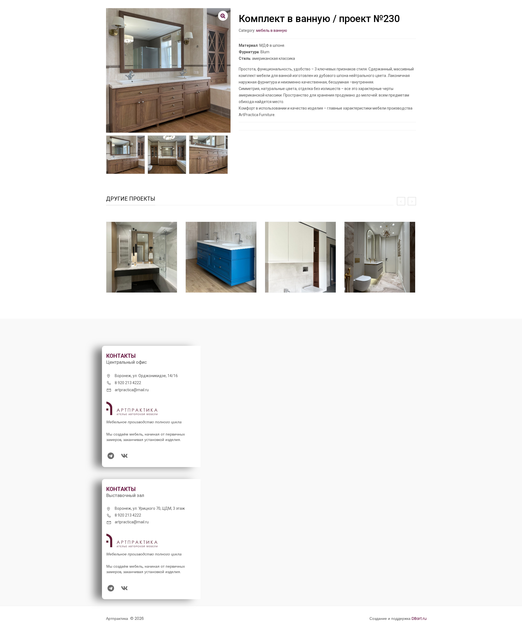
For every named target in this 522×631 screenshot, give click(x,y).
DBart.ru (419, 618)
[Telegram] (110, 456)
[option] (141, 261)
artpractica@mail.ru (132, 390)
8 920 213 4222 (128, 383)
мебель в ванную (271, 30)
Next (228, 157)
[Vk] (124, 456)
